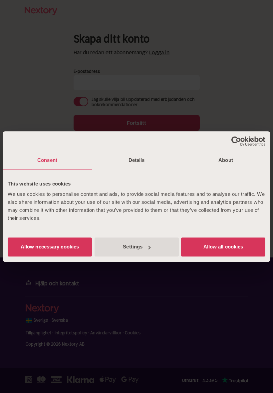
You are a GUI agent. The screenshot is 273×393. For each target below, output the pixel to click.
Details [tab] (137, 160)
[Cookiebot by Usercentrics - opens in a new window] (236, 141)
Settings (132, 246)
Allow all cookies (223, 246)
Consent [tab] (47, 160)
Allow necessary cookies (50, 246)
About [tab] (225, 160)
